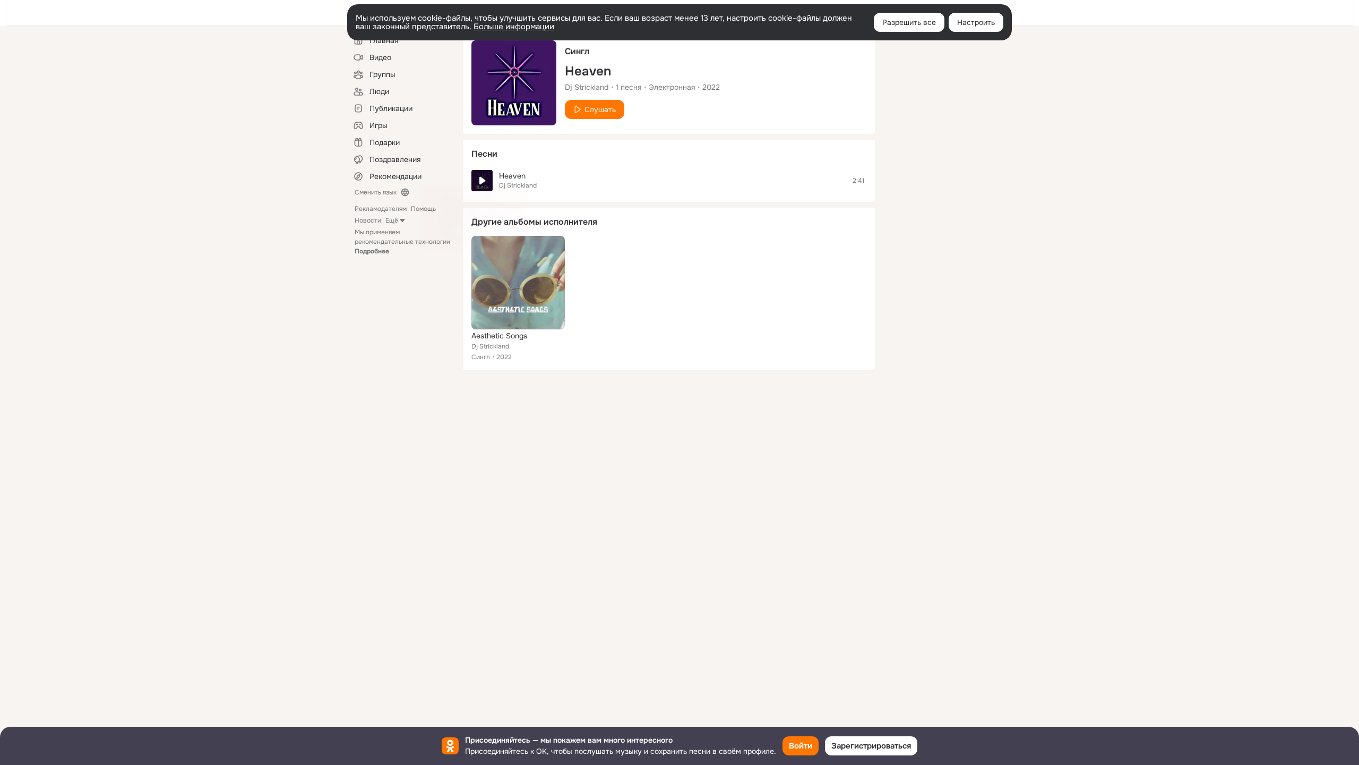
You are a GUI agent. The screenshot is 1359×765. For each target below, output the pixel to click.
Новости (368, 220)
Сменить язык (376, 192)
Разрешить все (909, 22)
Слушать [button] (600, 109)
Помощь (423, 209)
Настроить (976, 22)
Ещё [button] (391, 220)
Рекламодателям (381, 209)
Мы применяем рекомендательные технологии (402, 242)
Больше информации (514, 26)
